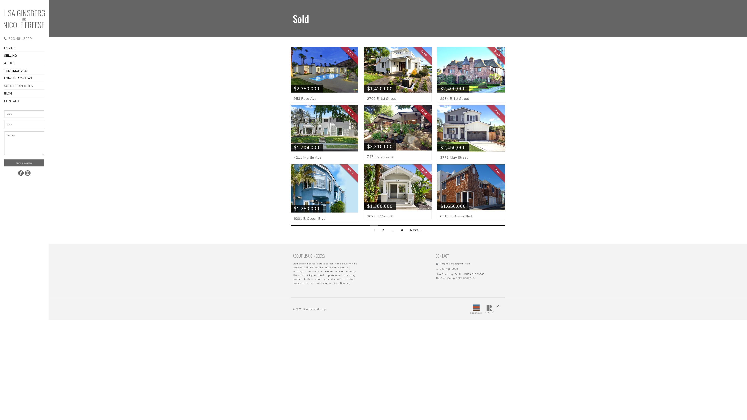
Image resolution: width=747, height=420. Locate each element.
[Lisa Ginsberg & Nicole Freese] (24, 16)
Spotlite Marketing (314, 309)
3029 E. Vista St (380, 216)
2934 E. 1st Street (454, 98)
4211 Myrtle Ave (307, 157)
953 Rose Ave (305, 98)
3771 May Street (454, 157)
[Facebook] (21, 173)
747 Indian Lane (380, 156)
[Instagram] (28, 173)
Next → (416, 230)
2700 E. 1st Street (381, 98)
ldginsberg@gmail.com (456, 263)
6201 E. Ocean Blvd (310, 218)
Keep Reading (342, 283)
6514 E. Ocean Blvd (456, 216)
